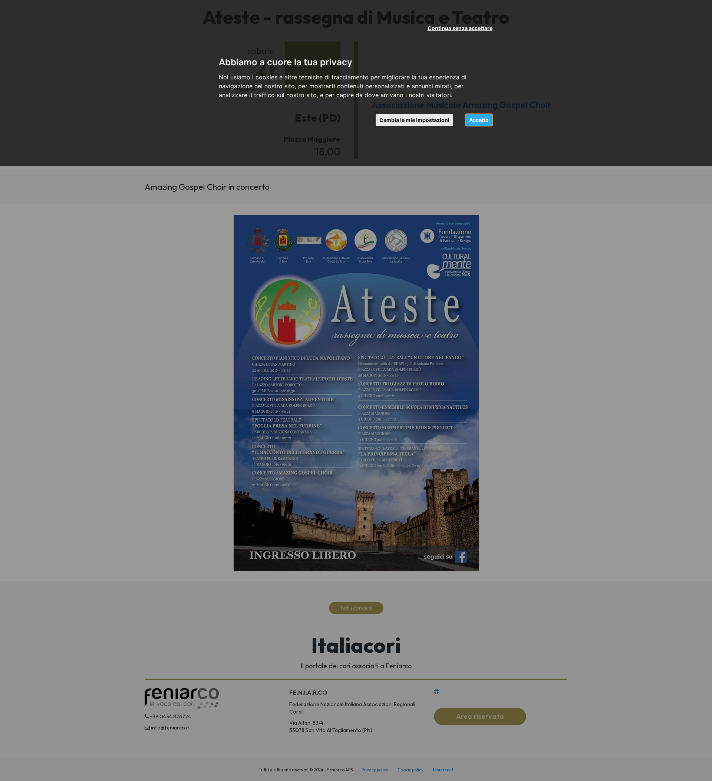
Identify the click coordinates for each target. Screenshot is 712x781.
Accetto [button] (479, 120)
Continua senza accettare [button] (460, 28)
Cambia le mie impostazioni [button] (414, 120)
